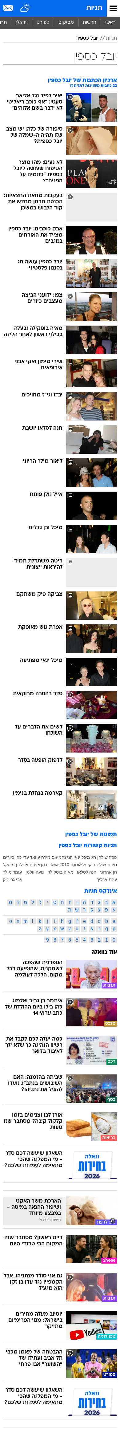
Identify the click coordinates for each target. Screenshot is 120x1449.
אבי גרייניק (12, 879)
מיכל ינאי (82, 857)
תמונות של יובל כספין (91, 834)
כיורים (8, 857)
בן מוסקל (11, 864)
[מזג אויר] (25, 8)
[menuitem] (89, 22)
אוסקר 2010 (70, 864)
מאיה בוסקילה (60, 872)
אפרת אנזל (30, 864)
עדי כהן (22, 857)
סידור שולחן (106, 864)
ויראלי (22, 22)
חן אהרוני (108, 872)
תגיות (94, 8)
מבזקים (66, 22)
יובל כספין (88, 38)
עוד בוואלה (104, 952)
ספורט (43, 22)
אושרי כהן (50, 864)
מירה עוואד (40, 857)
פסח (113, 857)
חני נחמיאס (62, 857)
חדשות (89, 22)
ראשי (110, 22)
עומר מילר (12, 872)
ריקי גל (88, 864)
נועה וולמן (35, 872)
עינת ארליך (107, 879)
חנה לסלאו (86, 872)
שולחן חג (99, 857)
